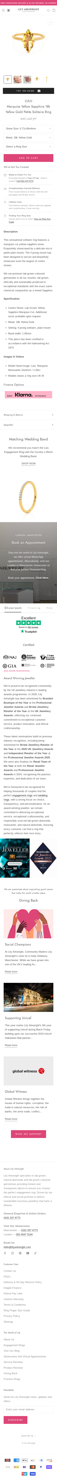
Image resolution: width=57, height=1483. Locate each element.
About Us (9, 1339)
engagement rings (22, 795)
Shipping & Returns (13, 414)
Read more (11, 971)
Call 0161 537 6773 (24, 181)
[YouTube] (27, 1253)
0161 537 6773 (12, 1217)
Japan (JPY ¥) (27, 1435)
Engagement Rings (14, 1345)
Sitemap (8, 1321)
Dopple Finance (12, 1287)
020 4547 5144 (24, 1234)
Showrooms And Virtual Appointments (25, 1356)
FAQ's (7, 1276)
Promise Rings (12, 1379)
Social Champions (18, 944)
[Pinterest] (20, 1253)
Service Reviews (13, 1362)
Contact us (10, 1270)
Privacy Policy (12, 1316)
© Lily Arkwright (28, 1443)
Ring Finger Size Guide (17, 1310)
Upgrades (8, 424)
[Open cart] (54, 10)
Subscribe (15, 1420)
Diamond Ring (38, 569)
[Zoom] (50, 22)
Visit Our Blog (11, 1350)
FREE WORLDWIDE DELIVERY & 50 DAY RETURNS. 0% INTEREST (28, 3)
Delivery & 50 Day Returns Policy (23, 1282)
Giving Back (10, 1373)
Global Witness (16, 1091)
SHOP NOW (28, 463)
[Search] (48, 10)
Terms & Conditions (15, 1304)
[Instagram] (12, 1253)
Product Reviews (13, 1367)
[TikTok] (35, 1253)
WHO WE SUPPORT (28, 1134)
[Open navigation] (3, 10)
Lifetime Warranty (14, 1299)
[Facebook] (5, 1253)
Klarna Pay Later (13, 1293)
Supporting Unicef (18, 1017)
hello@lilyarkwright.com (17, 1247)
